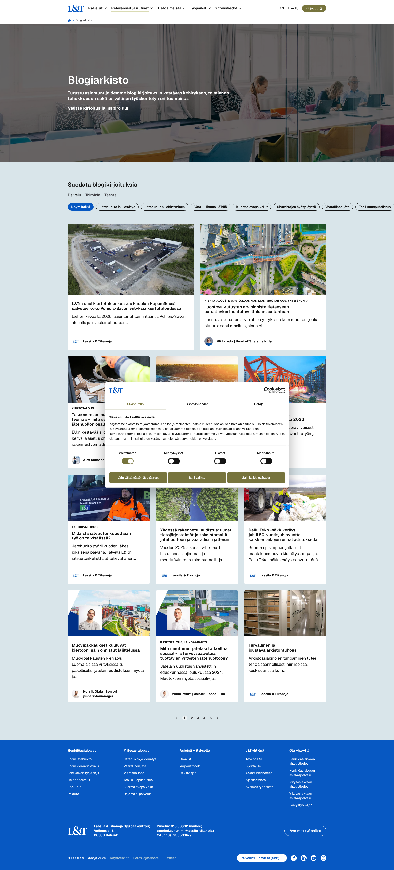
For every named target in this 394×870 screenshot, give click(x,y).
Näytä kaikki (80, 207)
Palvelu (74, 195)
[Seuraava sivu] (217, 718)
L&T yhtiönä (255, 750)
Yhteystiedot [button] (226, 8)
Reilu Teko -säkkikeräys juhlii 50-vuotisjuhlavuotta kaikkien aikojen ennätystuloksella (283, 534)
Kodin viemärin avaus (83, 766)
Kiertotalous (215, 300)
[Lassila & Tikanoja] (76, 8)
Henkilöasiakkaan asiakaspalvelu (302, 772)
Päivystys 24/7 (300, 805)
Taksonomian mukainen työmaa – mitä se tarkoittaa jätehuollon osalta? (99, 419)
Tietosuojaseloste (146, 858)
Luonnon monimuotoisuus (264, 300)
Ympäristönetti (190, 766)
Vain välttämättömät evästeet (138, 477)
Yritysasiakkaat (136, 750)
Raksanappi (188, 773)
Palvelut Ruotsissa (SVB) (260, 858)
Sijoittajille (253, 766)
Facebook (294, 858)
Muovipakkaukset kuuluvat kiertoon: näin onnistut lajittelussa (106, 648)
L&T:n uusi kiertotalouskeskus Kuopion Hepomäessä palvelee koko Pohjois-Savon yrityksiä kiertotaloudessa (126, 306)
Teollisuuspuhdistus (138, 780)
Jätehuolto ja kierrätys (117, 207)
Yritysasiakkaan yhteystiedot (300, 784)
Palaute (73, 794)
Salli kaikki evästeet (256, 477)
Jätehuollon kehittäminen (164, 207)
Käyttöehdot (119, 858)
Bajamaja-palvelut (137, 794)
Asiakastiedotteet (259, 773)
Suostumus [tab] (135, 404)
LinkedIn (304, 858)
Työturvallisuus (86, 527)
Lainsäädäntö (195, 642)
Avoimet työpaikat (259, 787)
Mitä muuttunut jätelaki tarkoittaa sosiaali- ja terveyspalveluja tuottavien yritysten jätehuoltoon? (194, 653)
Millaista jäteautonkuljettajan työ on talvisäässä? (101, 536)
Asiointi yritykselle (195, 750)
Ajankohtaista (256, 780)
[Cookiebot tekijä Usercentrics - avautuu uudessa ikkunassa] (267, 390)
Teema (110, 195)
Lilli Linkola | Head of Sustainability (243, 341)
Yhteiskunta (298, 300)
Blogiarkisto (84, 20)
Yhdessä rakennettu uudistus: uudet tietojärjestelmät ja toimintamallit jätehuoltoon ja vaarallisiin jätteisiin (195, 534)
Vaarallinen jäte (337, 207)
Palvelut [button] (95, 8)
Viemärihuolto (134, 773)
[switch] (174, 461)
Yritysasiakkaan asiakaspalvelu (300, 795)
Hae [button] (291, 8)
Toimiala (92, 195)
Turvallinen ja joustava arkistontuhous (273, 648)
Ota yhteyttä (299, 750)
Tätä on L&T (254, 759)
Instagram (323, 858)
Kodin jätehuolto (80, 759)
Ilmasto (234, 300)
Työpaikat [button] (198, 8)
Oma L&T (186, 759)
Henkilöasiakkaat (82, 750)
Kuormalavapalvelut (252, 207)
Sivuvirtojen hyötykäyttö (296, 207)
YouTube (313, 858)
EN (281, 8)
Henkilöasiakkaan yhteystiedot (302, 761)
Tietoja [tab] (258, 404)
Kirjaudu (312, 8)
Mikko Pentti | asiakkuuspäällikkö (198, 694)
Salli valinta (197, 477)
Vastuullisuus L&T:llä (210, 207)
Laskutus (74, 787)
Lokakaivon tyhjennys (83, 773)
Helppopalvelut (79, 780)
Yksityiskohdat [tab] (197, 404)
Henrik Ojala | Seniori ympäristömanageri (100, 693)
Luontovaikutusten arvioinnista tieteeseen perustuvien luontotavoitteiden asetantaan (246, 309)
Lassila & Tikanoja (97, 341)
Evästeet (169, 858)
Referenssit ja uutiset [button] (130, 8)
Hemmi (69, 20)
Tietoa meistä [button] (169, 8)
